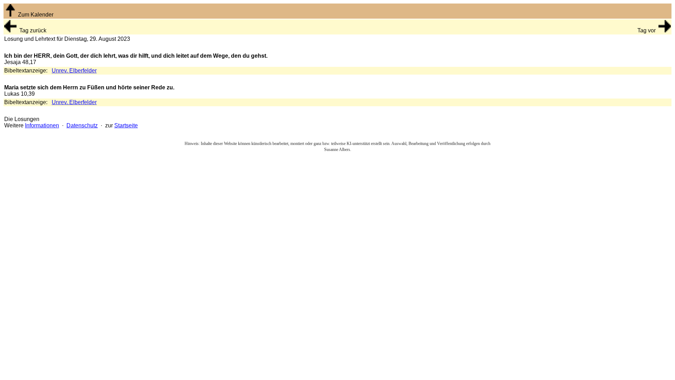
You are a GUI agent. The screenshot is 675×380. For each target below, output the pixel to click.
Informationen (42, 125)
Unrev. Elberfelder (74, 71)
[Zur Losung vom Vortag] (10, 30)
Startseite (126, 125)
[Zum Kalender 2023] (10, 15)
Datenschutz (82, 125)
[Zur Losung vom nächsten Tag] (664, 30)
